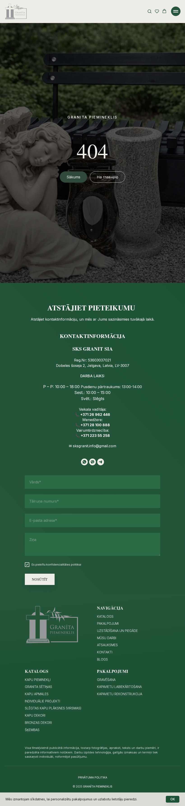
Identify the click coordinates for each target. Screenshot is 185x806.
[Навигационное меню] (175, 11)
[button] (149, 11)
